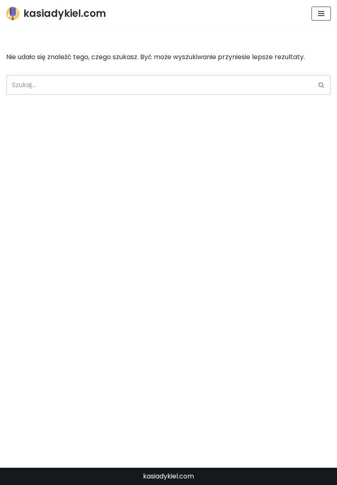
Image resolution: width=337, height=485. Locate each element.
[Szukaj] (321, 85)
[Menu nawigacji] (321, 14)
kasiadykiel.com (168, 476)
